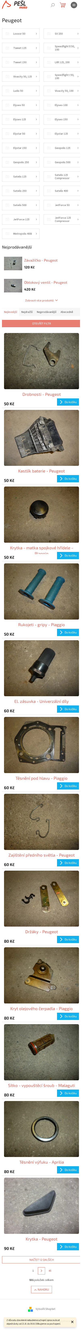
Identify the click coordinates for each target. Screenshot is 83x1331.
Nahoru (43, 1289)
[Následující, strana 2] (41, 1270)
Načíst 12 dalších (41, 1259)
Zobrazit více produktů (39, 300)
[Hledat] (53, 5)
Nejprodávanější (46, 312)
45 (50, 1271)
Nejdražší (27, 312)
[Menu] (74, 5)
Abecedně (67, 312)
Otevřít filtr (41, 323)
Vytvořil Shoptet (45, 1309)
